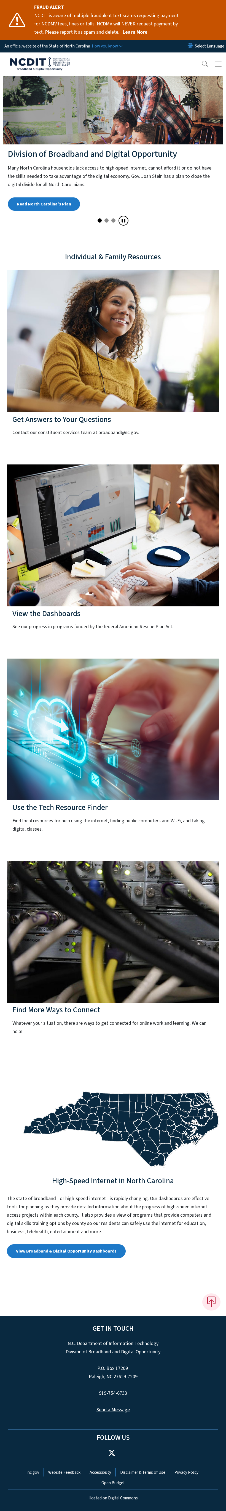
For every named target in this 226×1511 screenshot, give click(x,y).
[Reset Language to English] (190, 46)
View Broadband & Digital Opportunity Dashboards (66, 1259)
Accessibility (100, 1481)
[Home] (40, 59)
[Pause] (123, 229)
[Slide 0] (100, 229)
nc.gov (33, 1481)
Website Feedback (64, 1481)
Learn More (135, 32)
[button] (201, 64)
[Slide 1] (106, 229)
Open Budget (113, 1491)
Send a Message (113, 1418)
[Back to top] (211, 1310)
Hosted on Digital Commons (113, 1506)
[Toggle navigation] (218, 64)
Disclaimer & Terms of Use (142, 1481)
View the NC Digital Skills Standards (52, 212)
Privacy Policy (186, 1481)
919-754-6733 (113, 1401)
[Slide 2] (113, 229)
